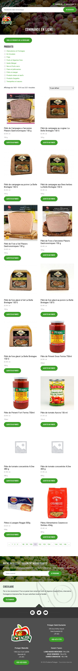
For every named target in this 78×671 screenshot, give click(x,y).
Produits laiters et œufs (15, 75)
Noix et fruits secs (13, 66)
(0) (58, 4)
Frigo (8, 57)
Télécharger (10, 600)
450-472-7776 (57, 639)
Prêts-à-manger (12, 72)
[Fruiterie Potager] (7, 20)
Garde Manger (11, 63)
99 (27, 544)
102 (39, 544)
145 (60, 544)
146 (65, 544)
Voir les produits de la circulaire (18, 40)
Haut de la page (39, 605)
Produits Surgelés (12, 78)
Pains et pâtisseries (13, 69)
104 (48, 544)
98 (23, 544)
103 (44, 544)
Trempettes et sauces (14, 81)
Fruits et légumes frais (14, 60)
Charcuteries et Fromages (15, 51)
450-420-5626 (21, 662)
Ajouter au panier (12, 142)
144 (56, 544)
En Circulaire (10, 54)
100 (31, 544)
